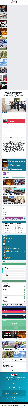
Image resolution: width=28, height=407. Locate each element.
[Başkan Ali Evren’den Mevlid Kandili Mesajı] (8, 181)
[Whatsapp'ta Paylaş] (5, 112)
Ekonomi (18, 3)
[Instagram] (12, 387)
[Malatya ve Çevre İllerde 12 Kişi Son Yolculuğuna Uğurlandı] (8, 334)
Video (14, 397)
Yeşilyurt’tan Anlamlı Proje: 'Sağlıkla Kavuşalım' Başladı (7, 195)
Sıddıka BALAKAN (8, 257)
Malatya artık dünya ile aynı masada (18, 194)
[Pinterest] (10, 387)
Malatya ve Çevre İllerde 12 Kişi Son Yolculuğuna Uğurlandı (7, 339)
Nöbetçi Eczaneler (6, 390)
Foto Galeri (11, 397)
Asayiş (11, 3)
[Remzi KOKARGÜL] (4, 244)
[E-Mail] (7, 174)
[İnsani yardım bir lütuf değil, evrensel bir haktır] (19, 181)
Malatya (5, 3)
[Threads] (15, 387)
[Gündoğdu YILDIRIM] (4, 241)
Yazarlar (18, 397)
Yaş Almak (7, 241)
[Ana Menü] (2, 1)
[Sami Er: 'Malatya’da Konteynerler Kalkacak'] (8, 199)
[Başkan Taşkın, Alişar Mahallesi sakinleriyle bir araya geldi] (14, 105)
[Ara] (25, 1)
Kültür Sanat (24, 3)
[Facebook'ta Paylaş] (2, 112)
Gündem (2, 3)
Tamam (6, 403)
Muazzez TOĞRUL (8, 237)
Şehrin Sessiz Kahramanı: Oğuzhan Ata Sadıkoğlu (12, 248)
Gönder (4, 214)
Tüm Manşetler (17, 393)
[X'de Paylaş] (4, 112)
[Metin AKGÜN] (4, 251)
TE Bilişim (16, 401)
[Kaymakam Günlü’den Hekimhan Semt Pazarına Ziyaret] (19, 199)
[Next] (17, 387)
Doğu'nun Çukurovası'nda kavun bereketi (8, 359)
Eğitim (21, 3)
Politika (8, 3)
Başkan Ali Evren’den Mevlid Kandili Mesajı (8, 185)
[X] (9, 387)
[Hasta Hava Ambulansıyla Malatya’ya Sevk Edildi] (8, 344)
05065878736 (14, 383)
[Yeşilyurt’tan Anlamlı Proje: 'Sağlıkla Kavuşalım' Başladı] (8, 190)
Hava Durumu (16, 390)
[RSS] (19, 387)
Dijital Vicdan (7, 258)
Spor (15, 3)
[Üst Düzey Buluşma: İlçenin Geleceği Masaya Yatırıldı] (20, 344)
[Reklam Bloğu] (14, 218)
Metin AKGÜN (7, 250)
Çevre (14, 399)
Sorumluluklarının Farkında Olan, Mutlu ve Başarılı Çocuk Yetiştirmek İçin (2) (15, 251)
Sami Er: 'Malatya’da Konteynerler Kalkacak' (8, 203)
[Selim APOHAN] (4, 173)
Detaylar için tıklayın (14, 281)
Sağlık (13, 3)
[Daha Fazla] (6, 112)
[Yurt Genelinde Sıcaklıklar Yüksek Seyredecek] (20, 354)
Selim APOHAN (9, 173)
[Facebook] (8, 387)
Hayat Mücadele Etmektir (9, 238)
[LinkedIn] (13, 387)
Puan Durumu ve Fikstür (6, 393)
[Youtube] (14, 387)
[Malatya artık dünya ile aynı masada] (19, 190)
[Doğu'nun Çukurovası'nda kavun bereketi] (8, 354)
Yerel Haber (23, 398)
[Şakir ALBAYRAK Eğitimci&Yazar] (4, 254)
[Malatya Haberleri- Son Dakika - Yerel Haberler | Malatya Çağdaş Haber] (14, 1)
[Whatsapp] (18, 387)
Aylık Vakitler (4, 329)
